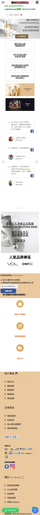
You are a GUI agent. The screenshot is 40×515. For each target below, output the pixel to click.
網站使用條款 (12, 428)
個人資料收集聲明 (14, 424)
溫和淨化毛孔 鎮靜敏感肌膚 (20, 232)
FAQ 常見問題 (12, 489)
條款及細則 (11, 416)
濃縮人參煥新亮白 (32, 20)
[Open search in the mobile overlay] (20, 15)
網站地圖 (10, 398)
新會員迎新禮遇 (13, 485)
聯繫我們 (10, 390)
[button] (35, 510)
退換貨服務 (11, 498)
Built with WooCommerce (22, 513)
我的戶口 (10, 382)
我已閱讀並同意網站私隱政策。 (15, 295)
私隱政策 (10, 420)
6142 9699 (30, 9)
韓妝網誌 (10, 394)
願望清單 (10, 386)
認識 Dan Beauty (13, 502)
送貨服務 (10, 494)
